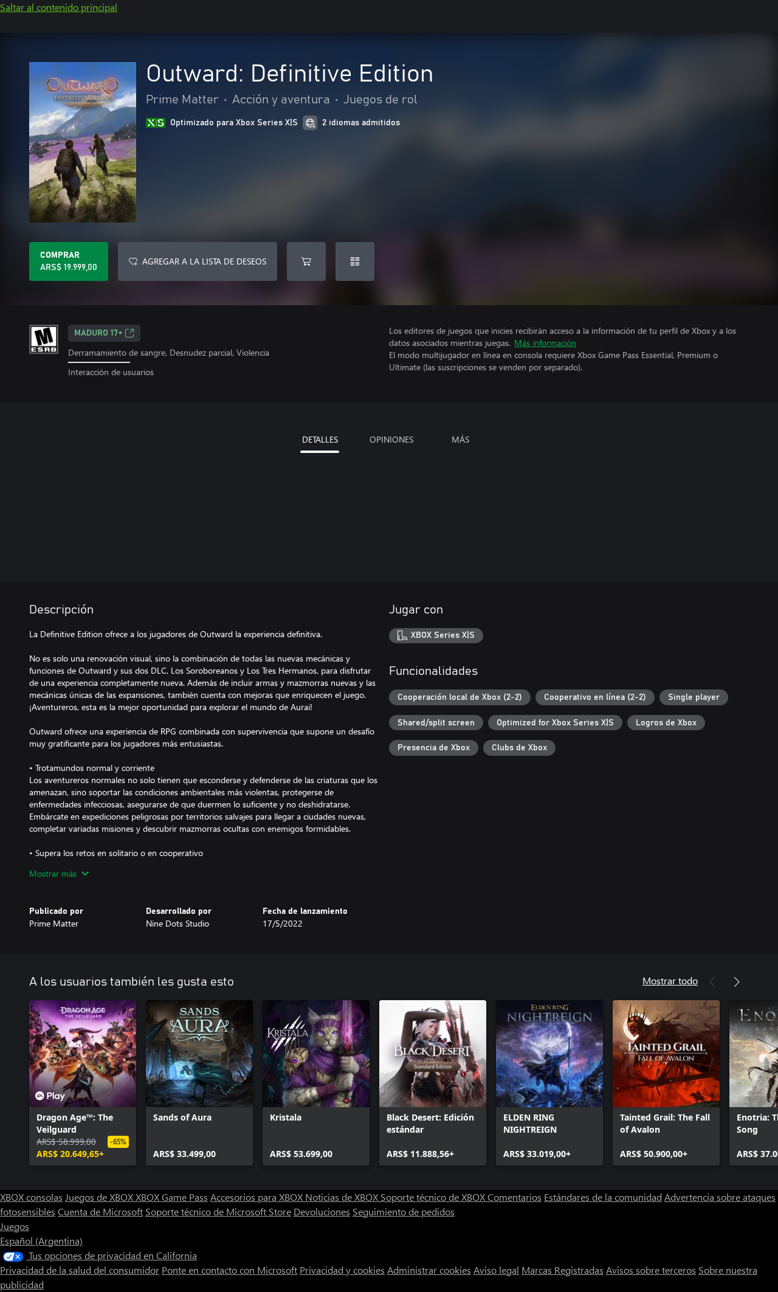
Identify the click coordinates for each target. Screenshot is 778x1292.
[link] (82, 1083)
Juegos (14, 1226)
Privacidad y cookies (342, 1269)
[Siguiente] (737, 981)
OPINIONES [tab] (391, 439)
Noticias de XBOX (342, 1196)
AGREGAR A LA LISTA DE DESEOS (204, 261)
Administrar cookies (429, 1269)
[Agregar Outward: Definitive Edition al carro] (306, 261)
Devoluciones (322, 1211)
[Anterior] (712, 981)
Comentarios (514, 1196)
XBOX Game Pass (172, 1196)
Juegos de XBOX (100, 1196)
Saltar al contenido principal (58, 7)
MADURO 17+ (98, 333)
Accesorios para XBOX (257, 1196)
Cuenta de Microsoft (100, 1211)
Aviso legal (496, 1269)
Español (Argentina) (41, 1240)
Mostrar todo (670, 980)
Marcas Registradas (563, 1269)
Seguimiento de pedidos (404, 1211)
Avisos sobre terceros (651, 1269)
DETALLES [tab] (320, 439)
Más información (545, 342)
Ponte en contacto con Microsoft (229, 1269)
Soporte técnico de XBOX (433, 1196)
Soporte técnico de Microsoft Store (218, 1211)
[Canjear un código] (355, 261)
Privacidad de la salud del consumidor (79, 1269)
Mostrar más (53, 873)
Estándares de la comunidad (603, 1196)
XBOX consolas (31, 1196)
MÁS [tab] (460, 439)
